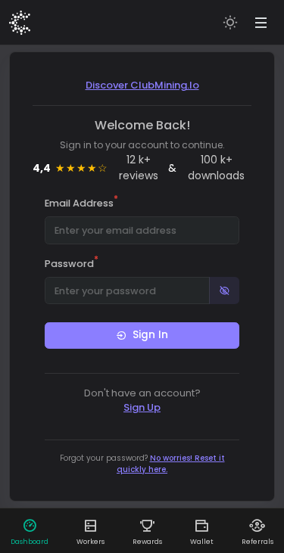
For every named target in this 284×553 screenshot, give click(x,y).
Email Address (81, 203)
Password (71, 263)
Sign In (150, 335)
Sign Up (142, 407)
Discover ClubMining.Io (142, 85)
